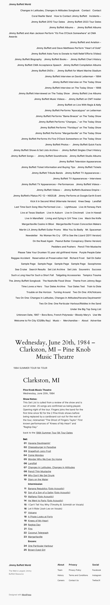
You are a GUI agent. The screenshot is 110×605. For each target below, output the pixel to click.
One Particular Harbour (40, 545)
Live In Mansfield (34, 218)
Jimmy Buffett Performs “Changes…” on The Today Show (70, 121)
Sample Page (28, 263)
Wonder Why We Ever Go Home (45, 459)
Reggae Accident (20, 258)
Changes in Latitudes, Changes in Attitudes (51, 467)
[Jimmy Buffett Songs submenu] (35, 156)
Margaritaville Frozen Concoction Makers (78, 224)
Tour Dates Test (76, 286)
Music (56, 320)
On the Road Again (43, 241)
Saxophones (94, 263)
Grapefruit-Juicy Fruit (39, 451)
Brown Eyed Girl (36, 550)
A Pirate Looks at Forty (40, 516)
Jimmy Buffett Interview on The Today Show (77, 82)
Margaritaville (35, 536)
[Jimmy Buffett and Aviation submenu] (100, 42)
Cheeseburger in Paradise (42, 447)
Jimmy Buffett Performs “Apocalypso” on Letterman (73, 110)
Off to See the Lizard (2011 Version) (81, 235)
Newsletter (32, 235)
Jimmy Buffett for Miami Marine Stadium (79, 70)
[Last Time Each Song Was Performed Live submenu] (62, 207)
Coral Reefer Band (42, 16)
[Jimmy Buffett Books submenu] (67, 59)
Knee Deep (84, 201)
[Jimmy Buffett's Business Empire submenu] (100, 190)
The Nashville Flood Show (57, 280)
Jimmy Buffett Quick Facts (86, 144)
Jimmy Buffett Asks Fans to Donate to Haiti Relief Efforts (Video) (66, 53)
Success (96, 269)
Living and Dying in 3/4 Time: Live (64, 218)
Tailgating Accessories (68, 275)
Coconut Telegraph (38, 532)
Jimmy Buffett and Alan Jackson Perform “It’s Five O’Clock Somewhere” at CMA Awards (52, 35)
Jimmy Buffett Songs (22, 156)
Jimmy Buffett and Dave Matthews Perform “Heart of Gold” (68, 48)
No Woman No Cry (50, 235)
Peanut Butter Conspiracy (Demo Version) (78, 241)
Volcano (32, 512)
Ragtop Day (34, 524)
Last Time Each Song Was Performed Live (37, 207)
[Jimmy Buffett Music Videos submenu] (65, 99)
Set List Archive (56, 269)
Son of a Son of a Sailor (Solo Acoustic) (49, 492)
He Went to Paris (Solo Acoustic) (45, 500)
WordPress (26, 594)
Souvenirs (84, 269)
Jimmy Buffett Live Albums (86, 93)
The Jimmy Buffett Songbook (25, 280)
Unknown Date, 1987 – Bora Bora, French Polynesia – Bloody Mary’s (53, 314)
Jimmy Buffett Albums (61, 27)
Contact (86, 10)
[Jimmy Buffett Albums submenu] (74, 27)
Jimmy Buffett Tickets (89, 167)
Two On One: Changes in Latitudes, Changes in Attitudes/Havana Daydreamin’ (58, 297)
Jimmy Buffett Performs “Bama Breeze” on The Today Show (68, 116)
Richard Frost (77, 258)
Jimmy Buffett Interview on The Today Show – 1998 (73, 87)
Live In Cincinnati (74, 212)
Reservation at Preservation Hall (50, 258)
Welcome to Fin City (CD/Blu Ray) (32, 320)
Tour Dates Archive (54, 286)
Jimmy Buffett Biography (28, 59)
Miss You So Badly (73, 229)
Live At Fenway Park (90, 207)
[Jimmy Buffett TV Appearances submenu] (100, 173)
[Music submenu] (60, 320)
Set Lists (72, 269)
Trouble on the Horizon (38, 292)
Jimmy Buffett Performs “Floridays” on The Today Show (70, 127)
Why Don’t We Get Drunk (41, 475)
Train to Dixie (94, 286)
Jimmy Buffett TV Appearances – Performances (47, 184)
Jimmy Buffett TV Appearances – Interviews (77, 178)
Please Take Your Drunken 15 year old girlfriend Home (47, 252)
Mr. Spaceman (93, 229)
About (85, 320)
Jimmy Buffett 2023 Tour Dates (84, 21)
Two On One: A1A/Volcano (87, 292)
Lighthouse (71, 207)
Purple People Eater (90, 252)
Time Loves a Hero (31, 286)
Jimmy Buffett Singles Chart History (81, 150)
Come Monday (36, 455)
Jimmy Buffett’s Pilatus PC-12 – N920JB (34, 195)
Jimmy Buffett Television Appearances (80, 161)
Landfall (96, 201)
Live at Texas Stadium (32, 212)
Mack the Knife (93, 218)
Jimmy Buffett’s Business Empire (81, 190)
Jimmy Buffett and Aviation (84, 42)
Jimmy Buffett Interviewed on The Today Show (44, 93)
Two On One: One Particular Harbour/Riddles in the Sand (70, 303)
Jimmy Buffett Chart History (85, 59)
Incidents (94, 16)
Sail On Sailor (94, 258)
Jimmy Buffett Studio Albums (85, 156)
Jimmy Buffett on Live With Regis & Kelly (79, 104)
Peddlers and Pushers (64, 246)
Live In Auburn (55, 212)
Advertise (95, 320)
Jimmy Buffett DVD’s (42, 70)
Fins (30, 528)
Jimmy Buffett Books (55, 59)
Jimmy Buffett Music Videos (49, 99)
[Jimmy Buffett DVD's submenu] (54, 70)
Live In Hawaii (93, 212)
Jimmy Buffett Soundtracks (52, 156)
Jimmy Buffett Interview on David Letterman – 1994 (73, 76)
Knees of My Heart (38, 520)
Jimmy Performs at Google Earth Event (79, 195)
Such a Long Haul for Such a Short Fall (32, 275)
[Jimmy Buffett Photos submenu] (69, 144)
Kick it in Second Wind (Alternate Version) (53, 201)
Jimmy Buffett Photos (56, 144)
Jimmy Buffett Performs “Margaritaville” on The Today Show (68, 133)
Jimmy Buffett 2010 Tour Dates (48, 21)
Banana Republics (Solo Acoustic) (46, 488)
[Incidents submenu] (100, 16)
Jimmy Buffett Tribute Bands (47, 173)
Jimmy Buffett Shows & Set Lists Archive (35, 150)
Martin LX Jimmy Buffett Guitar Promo (40, 229)
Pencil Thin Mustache (89, 246)
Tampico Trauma (92, 275)
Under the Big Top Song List (85, 309)
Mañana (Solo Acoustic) (41, 496)
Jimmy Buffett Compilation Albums (82, 65)
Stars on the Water (38, 479)
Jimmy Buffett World (20, 4)
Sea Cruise (21, 269)
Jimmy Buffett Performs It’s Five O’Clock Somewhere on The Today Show (61, 138)
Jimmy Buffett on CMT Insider (85, 99)
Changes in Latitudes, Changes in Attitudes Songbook (49, 10)
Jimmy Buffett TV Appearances (82, 173)
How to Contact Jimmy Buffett (70, 16)
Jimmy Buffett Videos (87, 184)
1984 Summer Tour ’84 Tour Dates (54, 432)
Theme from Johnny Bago (87, 280)
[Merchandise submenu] (79, 320)
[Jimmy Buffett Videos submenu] (100, 184)
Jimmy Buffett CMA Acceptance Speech (39, 65)
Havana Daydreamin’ (39, 443)
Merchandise (70, 320)
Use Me (97, 314)
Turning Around (62, 292)
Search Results (37, 269)
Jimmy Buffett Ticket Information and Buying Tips (48, 167)
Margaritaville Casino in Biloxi (38, 224)
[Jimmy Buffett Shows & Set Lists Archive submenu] (59, 150)
